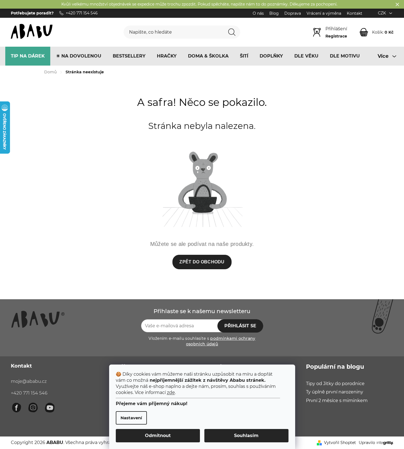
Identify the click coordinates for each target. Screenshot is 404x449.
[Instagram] (33, 407)
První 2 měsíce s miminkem (337, 400)
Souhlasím (246, 435)
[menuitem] (27, 56)
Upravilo (367, 442)
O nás (258, 13)
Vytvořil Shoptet (340, 442)
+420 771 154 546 (29, 393)
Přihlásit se (240, 325)
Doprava (292, 13)
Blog (274, 13)
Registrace (336, 36)
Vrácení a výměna (324, 13)
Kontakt (354, 13)
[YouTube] (49, 407)
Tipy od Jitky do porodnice (335, 383)
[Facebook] (16, 407)
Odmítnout (158, 435)
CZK (382, 13)
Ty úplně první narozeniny (334, 392)
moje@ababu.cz (29, 381)
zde (171, 392)
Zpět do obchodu (202, 262)
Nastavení (131, 417)
